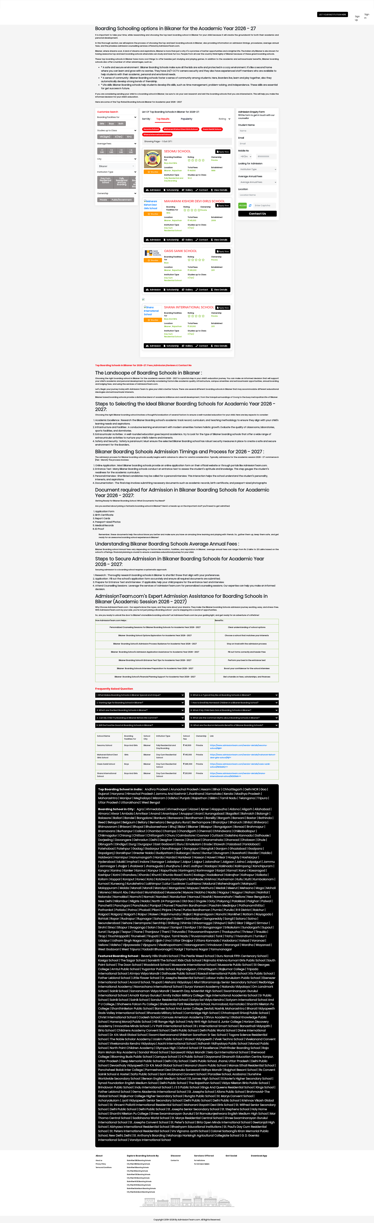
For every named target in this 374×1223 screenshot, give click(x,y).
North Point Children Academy (132, 1048)
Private (103, 199)
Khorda (144, 875)
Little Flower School (145, 978)
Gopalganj (106, 853)
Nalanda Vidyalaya (236, 987)
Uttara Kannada (208, 940)
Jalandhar (212, 862)
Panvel (168, 905)
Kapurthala (169, 870)
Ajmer (205, 809)
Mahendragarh (229, 884)
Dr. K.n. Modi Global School (128, 1035)
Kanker (128, 870)
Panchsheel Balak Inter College (120, 1070)
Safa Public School (144, 1074)
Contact (203, 189)
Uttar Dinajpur (183, 940)
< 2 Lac (111, 151)
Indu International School (153, 1087)
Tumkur (259, 936)
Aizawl (193, 809)
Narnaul (194, 897)
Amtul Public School (125, 969)
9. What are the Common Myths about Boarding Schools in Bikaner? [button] (225, 718)
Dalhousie (262, 835)
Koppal (115, 879)
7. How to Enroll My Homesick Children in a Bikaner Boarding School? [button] (224, 702)
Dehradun (141, 840)
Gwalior (253, 853)
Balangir (263, 813)
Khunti (156, 875)
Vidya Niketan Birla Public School (245, 1083)
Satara (241, 919)
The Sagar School (133, 960)
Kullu (239, 879)
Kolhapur (247, 875)
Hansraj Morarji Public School (130, 1022)
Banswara (175, 818)
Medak (220, 888)
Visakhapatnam (170, 945)
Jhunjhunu (173, 866)
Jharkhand (196, 794)
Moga (260, 888)
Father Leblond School (114, 978)
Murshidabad (154, 892)
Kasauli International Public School (222, 973)
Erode (208, 844)
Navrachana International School (158, 987)
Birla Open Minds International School (224, 1122)
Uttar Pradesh (108, 802)
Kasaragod (257, 870)
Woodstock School (157, 965)
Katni (116, 875)
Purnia (217, 910)
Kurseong (117, 884)
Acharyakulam (109, 1100)
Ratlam (248, 914)
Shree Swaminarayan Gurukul (172, 1114)
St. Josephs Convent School (148, 1122)
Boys (111, 123)
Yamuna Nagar (197, 949)
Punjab (185, 798)
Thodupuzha (231, 932)
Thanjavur (152, 932)
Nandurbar (178, 897)
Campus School (165, 1057)
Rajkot (187, 914)
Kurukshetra (135, 884)
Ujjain (159, 940)
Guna (196, 853)
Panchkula (140, 905)
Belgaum (129, 822)
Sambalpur (193, 919)
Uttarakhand (130, 802)
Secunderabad (109, 923)
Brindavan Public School (115, 1087)
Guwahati (239, 853)
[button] (116, 166)
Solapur (163, 927)
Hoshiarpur (250, 857)
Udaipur (104, 940)
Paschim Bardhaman (191, 905)
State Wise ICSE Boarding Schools (138, 1174)
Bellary (143, 822)
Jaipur (186, 862)
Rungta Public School (200, 1096)
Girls (102, 123)
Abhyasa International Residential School (139, 1127)
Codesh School (149, 1017)
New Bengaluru (258, 897)
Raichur (258, 910)
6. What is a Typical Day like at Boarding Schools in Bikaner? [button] (221, 695)
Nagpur (237, 892)
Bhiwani (125, 827)
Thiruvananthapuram (203, 932)
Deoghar (166, 840)
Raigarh (130, 914)
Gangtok (207, 849)
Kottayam (179, 879)
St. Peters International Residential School (139, 1131)
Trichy (228, 936)
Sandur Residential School (169, 1000)
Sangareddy (213, 919)
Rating (222, 119)
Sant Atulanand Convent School (183, 1074)
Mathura (207, 888)
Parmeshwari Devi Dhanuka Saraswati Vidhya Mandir (183, 1070)
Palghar (253, 901)
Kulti (248, 879)
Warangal (232, 945)
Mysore (188, 892)
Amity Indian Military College (183, 995)
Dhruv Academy (217, 1017)
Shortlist (154, 172)
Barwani (238, 818)
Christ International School (117, 1017)
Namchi (135, 897)
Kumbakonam (263, 879)
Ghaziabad (238, 849)
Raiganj (116, 914)
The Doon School (129, 965)
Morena (105, 892)
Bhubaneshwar (157, 827)
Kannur (140, 870)
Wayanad (263, 945)
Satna (252, 919)
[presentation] (163, 119)
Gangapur (191, 849)
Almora (103, 813)
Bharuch (236, 822)
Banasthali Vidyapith (255, 1026)
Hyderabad (106, 862)
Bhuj (173, 827)
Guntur (207, 853)
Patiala (120, 910)
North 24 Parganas (166, 901)
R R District (243, 910)
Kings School (265, 1087)
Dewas (179, 840)
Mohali (271, 888)
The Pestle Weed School (197, 956)
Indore (144, 862)
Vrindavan (214, 945)
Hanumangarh (141, 857)
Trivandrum (243, 936)
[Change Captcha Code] (250, 205)
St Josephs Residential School (183, 978)
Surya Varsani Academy (202, 987)
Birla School (106, 1030)
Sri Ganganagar (210, 927)
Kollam (103, 879)
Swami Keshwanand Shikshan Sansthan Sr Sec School (187, 1035)
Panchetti (105, 905)
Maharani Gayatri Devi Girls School (208, 1105)
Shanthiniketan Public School (132, 1008)
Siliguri (250, 923)
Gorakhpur (123, 853)
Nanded (162, 897)
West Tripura (131, 949)
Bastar (251, 818)
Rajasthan (199, 798)
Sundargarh (251, 927)
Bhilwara (260, 822)
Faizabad (234, 844)
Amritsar (142, 813)
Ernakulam (193, 844)
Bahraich (247, 813)
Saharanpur (163, 919)
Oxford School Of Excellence (198, 1048)
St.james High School (203, 1078)
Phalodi (144, 910)
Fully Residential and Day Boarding (121, 181)
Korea (140, 879)
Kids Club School (189, 960)
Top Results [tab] (162, 119)
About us (99, 1160)
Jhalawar (136, 866)
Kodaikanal (215, 875)
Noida (145, 901)
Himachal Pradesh (139, 794)
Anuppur (186, 813)
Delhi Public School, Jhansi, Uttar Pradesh (219, 1061)
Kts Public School (261, 973)
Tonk (219, 936)
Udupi (148, 940)
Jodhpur (197, 866)
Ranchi (221, 914)
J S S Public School (186, 1087)
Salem (178, 919)
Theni (165, 932)
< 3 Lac (121, 151)
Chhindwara (222, 831)
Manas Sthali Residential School (251, 1065)
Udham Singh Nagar (127, 940)
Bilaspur (206, 827)
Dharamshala (213, 840)
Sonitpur (190, 927)
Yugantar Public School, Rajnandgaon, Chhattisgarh (179, 969)
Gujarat (103, 794)
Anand (155, 813)
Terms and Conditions (103, 1167)
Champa (169, 831)
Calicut (140, 831)
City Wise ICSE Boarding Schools (138, 1178)
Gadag (137, 849)
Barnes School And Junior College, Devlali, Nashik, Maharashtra (200, 1008)
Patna (132, 910)
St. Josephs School (201, 1092)
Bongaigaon (223, 827)
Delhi (153, 840)
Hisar (221, 857)
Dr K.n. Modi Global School (164, 1065)
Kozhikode (196, 879)
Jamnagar (107, 866)
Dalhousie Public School (178, 973)
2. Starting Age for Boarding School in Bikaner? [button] (120, 702)
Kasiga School (108, 960)
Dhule (261, 840)
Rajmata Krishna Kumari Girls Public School (234, 960)
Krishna (210, 879)
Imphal (132, 862)
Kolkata (261, 875)
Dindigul (121, 844)
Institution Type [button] (105, 172)
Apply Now (224, 152)
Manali (136, 888)
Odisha (173, 798)
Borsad (239, 827)
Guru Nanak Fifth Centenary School (241, 956)
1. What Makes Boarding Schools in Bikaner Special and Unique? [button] (129, 695)
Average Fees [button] (104, 143)
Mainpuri (248, 884)
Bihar (217, 789)
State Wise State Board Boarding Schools (141, 1188)
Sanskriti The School (162, 960)
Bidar (182, 827)
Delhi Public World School (218, 1030)
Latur (167, 884)
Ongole (201, 901)
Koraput (128, 879)
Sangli (229, 919)
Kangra (103, 870)
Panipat (155, 905)
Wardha (247, 945)
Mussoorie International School (194, 965)
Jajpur (197, 862)
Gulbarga (183, 853)
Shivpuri (220, 923)
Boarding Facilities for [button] (108, 117)
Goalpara (255, 849)
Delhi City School (176, 1061)
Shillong (173, 923)
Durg (132, 844)
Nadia (212, 892)
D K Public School (191, 1057)
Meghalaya (142, 798)
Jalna (240, 862)
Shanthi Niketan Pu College (129, 1114)
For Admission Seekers (201, 1164)
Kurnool (103, 884)
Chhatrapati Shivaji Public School (244, 1013)
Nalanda (104, 897)
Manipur (126, 798)
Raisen (154, 914)
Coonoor (203, 835)
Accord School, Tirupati (145, 982)
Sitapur (122, 927)
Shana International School (189, 307)
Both (121, 123)
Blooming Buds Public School (131, 1057)
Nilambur (121, 901)
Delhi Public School (184, 1030)
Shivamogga (202, 923)
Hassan (199, 857)
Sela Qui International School (228, 1052)
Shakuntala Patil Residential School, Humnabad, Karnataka (202, 1004)
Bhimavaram (107, 827)
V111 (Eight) (105, 136)
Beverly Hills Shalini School (159, 956)
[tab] (116, 118)
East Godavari (164, 844)
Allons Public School (231, 1092)
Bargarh (224, 818)
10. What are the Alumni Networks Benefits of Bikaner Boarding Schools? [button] (227, 725)
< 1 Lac (102, 151)
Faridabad (251, 844)
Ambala (127, 813)
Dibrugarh (105, 844)
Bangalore (144, 818)
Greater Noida (143, 853)
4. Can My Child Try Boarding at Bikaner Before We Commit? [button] (127, 718)
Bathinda (265, 818)
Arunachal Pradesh (185, 789)
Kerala (228, 794)
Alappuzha (219, 809)
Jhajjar (122, 866)
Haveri (211, 857)
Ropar (114, 919)
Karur (243, 870)
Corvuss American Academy (182, 1017)
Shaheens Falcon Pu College (137, 1004)
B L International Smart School (216, 1026)
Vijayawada (131, 945)
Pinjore (166, 910)
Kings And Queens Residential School (227, 1087)
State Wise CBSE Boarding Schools (139, 1160)
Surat (102, 932)
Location (243, 189)
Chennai (204, 831)
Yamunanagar (221, 949)
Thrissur (247, 932)
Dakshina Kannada (239, 835)
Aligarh (247, 809)
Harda (159, 857)
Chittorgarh (155, 835)
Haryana (117, 794)
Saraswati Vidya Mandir (188, 1052)
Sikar (240, 923)
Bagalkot (232, 813)
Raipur (142, 914)
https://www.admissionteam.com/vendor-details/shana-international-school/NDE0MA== (237, 775)
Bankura (160, 818)
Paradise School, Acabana (227, 1074)
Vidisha (115, 945)
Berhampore (201, 822)
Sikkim (213, 798)
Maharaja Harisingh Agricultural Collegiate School (203, 1135)
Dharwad (232, 840)
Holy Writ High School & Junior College (214, 1022)
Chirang (125, 835)
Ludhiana (194, 884)
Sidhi (231, 923)
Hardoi (171, 857)
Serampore (142, 923)
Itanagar (158, 862)
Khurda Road (172, 875)
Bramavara (106, 831)
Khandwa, (129, 875)
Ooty (211, 901)
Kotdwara (163, 879)
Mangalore (177, 888)
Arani (199, 813)
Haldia (266, 853)
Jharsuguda (154, 866)
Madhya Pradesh (247, 794)
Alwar (115, 813)
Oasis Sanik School (180, 251)
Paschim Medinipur (223, 905)
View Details (220, 189)
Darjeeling (105, 840)
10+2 (129, 136)
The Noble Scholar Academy (130, 1039)
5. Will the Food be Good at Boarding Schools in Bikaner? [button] (125, 725)
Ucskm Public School (167, 1039)
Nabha (200, 892)
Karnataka (214, 794)
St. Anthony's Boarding (149, 1135)
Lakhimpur (153, 884)
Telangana (247, 798)
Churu (170, 835)
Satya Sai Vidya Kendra (207, 1000)
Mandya (161, 888)
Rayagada (263, 914)
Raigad (103, 914)
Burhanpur (125, 831)
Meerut (233, 888)
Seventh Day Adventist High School (197, 991)
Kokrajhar (232, 875)
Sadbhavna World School (151, 1118)
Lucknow (179, 884)
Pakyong (223, 901)
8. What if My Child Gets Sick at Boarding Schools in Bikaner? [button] (221, 710)
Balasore (104, 818)
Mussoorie (174, 892)
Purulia (229, 910)
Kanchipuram (263, 866)
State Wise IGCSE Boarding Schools (139, 1181)
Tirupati (152, 936)
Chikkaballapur (244, 831)
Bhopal (138, 827)
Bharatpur (220, 822)
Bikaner (193, 827)
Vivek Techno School (228, 1039)
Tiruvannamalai (201, 936)
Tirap (102, 936)
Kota (150, 879)
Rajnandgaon (204, 914)
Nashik (207, 897)
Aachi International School (177, 1043)
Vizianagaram (194, 945)
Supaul (267, 927)
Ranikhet (234, 914)
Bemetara (157, 822)
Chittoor (139, 835)
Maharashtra (108, 798)
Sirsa (111, 927)
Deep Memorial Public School (141, 1061)
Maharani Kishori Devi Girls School (194, 201)
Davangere (123, 840)
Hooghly (233, 857)
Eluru (180, 844)
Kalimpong (243, 866)
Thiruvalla (178, 932)
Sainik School (119, 991)
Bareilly (211, 818)
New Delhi (105, 901)
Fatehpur (123, 849)
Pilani (156, 910)
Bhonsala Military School (164, 1013)
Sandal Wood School (153, 1052)
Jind (186, 866)
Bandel (129, 818)
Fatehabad (106, 849)
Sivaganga (138, 927)
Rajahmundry (171, 914)
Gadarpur (152, 849)
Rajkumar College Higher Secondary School (151, 1096)
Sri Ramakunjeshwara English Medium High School (232, 1114)
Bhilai (248, 822)
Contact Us (257, 214)
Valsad (244, 940)
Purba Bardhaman (196, 910)
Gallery (189, 189)
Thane (137, 932)
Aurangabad (214, 813)
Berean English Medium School (164, 1078)
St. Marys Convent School (235, 1096)
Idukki (121, 862)
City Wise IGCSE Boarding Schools (139, 1185)
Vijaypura (149, 945)
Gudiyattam (165, 853)
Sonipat (176, 927)
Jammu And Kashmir (171, 794)
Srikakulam (232, 927)
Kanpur (153, 870)
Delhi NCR (251, 789)
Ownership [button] (102, 193)
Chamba (154, 831)
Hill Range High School (169, 1022)
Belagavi (114, 822)
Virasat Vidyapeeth (198, 1039)
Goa (263, 789)
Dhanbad (193, 840)
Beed (101, 822)
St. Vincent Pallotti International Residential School (146, 1105)
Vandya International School (150, 1140)
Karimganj (186, 870)
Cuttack (217, 835)
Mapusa (193, 888)
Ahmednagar (177, 809)
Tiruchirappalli (118, 936)
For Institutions (199, 1160)
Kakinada (226, 866)
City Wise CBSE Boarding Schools (138, 1164)
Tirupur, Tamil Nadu (174, 936)
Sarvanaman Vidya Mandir (150, 991)
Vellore (103, 945)
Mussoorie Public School (235, 965)
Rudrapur (128, 919)
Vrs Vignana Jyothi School (189, 1131)
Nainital (262, 892)
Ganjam (221, 849)
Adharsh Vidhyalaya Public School (222, 1043)
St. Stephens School (235, 1109)
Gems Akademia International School (159, 1092)
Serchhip (159, 923)
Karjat (221, 870)
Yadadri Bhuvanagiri (157, 949)
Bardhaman (194, 818)
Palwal (266, 901)
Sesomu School (177, 151)
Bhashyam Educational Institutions (196, 1127)
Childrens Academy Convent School (143, 1030)
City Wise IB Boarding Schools (137, 1171)
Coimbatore (186, 835)
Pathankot (105, 910)
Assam (206, 789)
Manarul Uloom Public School (205, 1065)
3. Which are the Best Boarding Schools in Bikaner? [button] (122, 710)
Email (241, 138)
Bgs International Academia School (231, 995)
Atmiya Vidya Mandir (144, 973)
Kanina (116, 870)
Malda (124, 888)
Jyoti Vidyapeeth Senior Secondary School (152, 1100)
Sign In (368, 16)
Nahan (250, 892)
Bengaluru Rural (178, 822)
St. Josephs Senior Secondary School (193, 1109)
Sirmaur (262, 923)
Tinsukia (261, 932)
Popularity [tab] (186, 119)
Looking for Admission (250, 163)
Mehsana (246, 888)
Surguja (113, 932)
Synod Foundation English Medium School (128, 1083)
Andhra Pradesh (157, 789)
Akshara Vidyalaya (178, 982)
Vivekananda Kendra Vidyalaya (133, 1043)
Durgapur (145, 844)
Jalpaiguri (254, 862)
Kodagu (199, 875)
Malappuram (108, 888)
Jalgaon (228, 862)
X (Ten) (118, 136)
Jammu (269, 862)
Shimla (186, 923)
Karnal (232, 870)
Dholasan (248, 840)
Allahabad (262, 809)
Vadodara (229, 940)
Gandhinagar (171, 849)
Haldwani (105, 857)
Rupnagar (144, 919)
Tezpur (126, 932)
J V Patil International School (171, 1026)
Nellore (240, 897)
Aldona (234, 809)
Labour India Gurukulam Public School (233, 978)
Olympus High (166, 1048)
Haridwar (184, 857)
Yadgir (178, 949)
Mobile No (243, 150)
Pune (177, 910)
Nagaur (224, 892)
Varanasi (258, 940)
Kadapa (211, 866)
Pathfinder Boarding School (240, 1048)
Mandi (147, 888)
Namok (149, 897)
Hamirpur (121, 857)
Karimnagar (205, 870)
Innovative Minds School (132, 1026)
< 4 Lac (131, 151)
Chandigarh (187, 831)
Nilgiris (134, 901)
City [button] (99, 159)
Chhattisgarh (232, 789)
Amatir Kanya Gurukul (145, 995)
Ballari (117, 818)
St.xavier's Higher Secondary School (246, 1078)
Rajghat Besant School (240, 1070)
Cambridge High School (201, 1013)
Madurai (209, 884)
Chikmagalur (107, 835)
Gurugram (221, 853)
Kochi (188, 875)
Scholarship (172, 189)
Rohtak (103, 919)
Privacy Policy (101, 1164)
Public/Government (122, 199)
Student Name (246, 125)
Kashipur (104, 875)
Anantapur (170, 813)
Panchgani (122, 905)
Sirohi (102, 927)
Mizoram (159, 798)
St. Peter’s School (182, 1122)
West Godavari (109, 949)
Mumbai (137, 892)
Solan (152, 927)
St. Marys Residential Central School (197, 1118)
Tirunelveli (138, 936)
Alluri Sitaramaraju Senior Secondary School (225, 982)
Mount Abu (120, 892)
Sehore (127, 923)
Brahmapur (255, 827)
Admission (155, 189)
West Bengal (151, 802)
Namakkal (120, 897)
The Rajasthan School (204, 1083)
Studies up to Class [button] (107, 130)
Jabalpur (173, 862)
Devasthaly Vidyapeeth (127, 1065)
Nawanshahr (223, 897)
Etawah (219, 844)
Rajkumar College (232, 969)
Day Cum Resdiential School (105, 180)
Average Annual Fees (250, 176)
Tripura (262, 798)
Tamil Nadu (228, 798)
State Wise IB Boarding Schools (138, 1167)
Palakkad (238, 901)
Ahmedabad (155, 809)
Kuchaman (226, 879)
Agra (140, 809)
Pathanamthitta (251, 905)
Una (168, 940)
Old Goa (188, 901)
